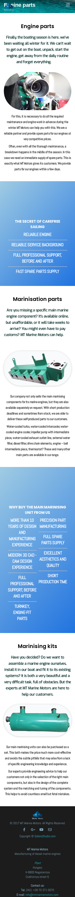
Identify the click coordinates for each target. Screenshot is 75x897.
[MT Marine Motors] (9, 9)
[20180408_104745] (37, 107)
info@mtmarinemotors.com (41, 895)
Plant (38, 863)
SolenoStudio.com (45, 836)
